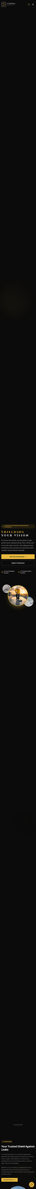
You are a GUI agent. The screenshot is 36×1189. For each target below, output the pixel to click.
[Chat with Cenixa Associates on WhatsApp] (31, 1184)
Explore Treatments (18, 563)
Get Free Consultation (17, 557)
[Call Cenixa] (28, 4)
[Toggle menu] (33, 4)
